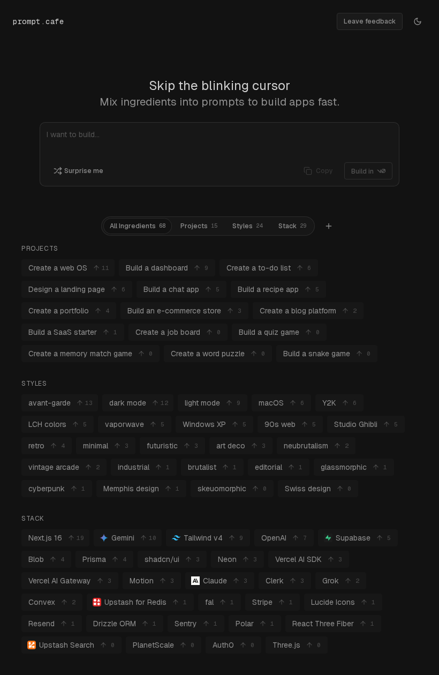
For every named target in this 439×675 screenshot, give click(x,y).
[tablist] (208, 226)
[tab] (137, 226)
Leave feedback (370, 21)
